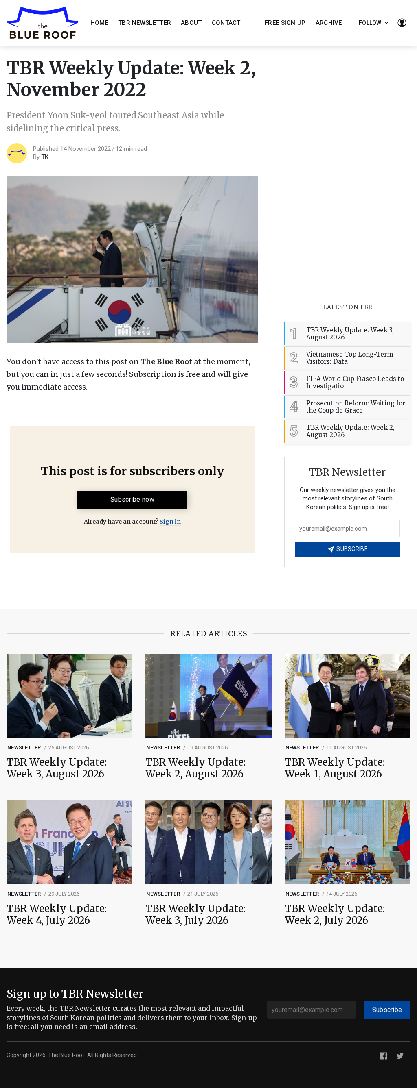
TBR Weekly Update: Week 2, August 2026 (195, 768)
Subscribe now (132, 499)
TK (44, 157)
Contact (226, 22)
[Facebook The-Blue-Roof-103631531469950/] (384, 1056)
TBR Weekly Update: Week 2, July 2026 (335, 915)
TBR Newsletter (144, 22)
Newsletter (24, 747)
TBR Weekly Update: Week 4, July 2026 (57, 915)
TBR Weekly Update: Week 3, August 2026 (57, 768)
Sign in (170, 521)
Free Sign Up (285, 22)
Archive (329, 22)
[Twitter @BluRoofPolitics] (400, 1056)
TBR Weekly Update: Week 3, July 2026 (195, 915)
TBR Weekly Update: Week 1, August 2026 (335, 768)
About (191, 22)
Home (99, 22)
